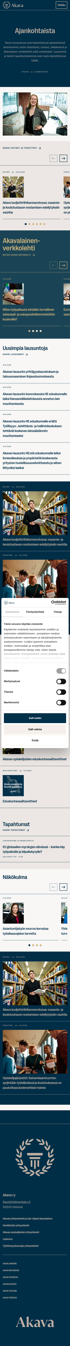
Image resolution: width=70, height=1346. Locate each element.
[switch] (61, 681)
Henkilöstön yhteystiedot (16, 1225)
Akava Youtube (10, 1291)
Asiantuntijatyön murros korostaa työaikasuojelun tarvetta (25, 931)
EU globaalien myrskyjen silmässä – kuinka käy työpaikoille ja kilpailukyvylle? (34, 849)
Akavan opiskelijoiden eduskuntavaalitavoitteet (35, 759)
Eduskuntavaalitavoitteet (20, 801)
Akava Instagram (11, 1270)
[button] (35, 114)
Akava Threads (10, 1298)
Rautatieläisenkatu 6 (17, 1202)
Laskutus (7, 1239)
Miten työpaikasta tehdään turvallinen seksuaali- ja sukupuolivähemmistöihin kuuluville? (29, 314)
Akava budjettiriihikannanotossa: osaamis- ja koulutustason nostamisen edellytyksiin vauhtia (31, 207)
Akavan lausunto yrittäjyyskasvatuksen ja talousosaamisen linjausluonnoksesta (31, 374)
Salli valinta (35, 729)
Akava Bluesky (10, 1284)
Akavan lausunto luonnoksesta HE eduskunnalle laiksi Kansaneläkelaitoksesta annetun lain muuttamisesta (35, 399)
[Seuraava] (63, 158)
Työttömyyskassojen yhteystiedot (21, 1245)
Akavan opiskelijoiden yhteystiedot (21, 1232)
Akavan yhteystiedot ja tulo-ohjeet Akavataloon (27, 1218)
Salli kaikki (35, 718)
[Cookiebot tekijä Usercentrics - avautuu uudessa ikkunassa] (51, 602)
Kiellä (35, 740)
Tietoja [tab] (58, 612)
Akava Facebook (10, 1277)
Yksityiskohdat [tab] (35, 612)
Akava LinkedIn (10, 1263)
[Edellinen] (53, 158)
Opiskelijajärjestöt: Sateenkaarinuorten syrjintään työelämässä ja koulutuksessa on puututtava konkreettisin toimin (32, 1083)
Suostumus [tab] (12, 612)
